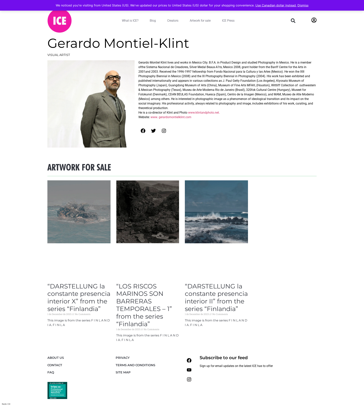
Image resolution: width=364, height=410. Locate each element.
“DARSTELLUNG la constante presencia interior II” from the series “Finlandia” (216, 297)
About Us (55, 358)
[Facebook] (189, 360)
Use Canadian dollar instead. (276, 5)
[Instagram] (189, 379)
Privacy (123, 358)
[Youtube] (189, 370)
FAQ (50, 372)
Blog (153, 20)
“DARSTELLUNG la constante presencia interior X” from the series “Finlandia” (78, 297)
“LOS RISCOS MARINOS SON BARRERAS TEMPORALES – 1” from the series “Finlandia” (144, 305)
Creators (172, 20)
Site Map (123, 372)
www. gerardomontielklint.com (171, 117)
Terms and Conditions (135, 365)
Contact (54, 365)
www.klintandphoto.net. (204, 112)
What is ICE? (130, 20)
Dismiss (302, 5)
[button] (293, 20)
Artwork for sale (200, 20)
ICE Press (228, 20)
